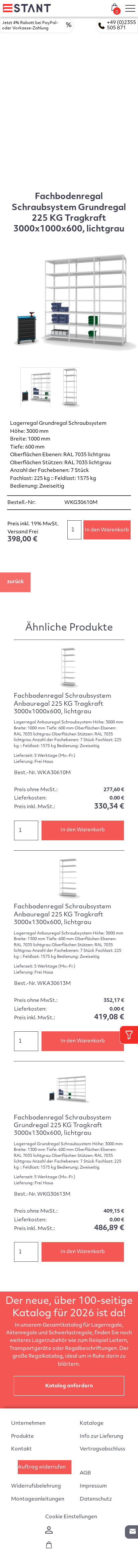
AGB (85, 1473)
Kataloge (92, 1423)
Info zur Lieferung (101, 1436)
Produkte (22, 1436)
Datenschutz (96, 1499)
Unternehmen (28, 1423)
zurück (15, 581)
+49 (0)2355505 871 (121, 25)
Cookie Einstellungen (71, 1517)
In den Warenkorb (107, 530)
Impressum (93, 1486)
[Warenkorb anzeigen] (49, 1547)
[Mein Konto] (49, 1532)
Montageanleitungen (37, 1499)
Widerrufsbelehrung (36, 1486)
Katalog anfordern (69, 1386)
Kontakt (21, 1449)
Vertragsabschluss (102, 1449)
